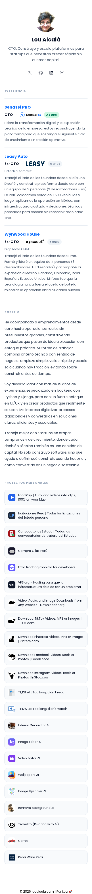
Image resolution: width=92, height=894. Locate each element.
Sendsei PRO (17, 107)
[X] (29, 72)
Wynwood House (22, 234)
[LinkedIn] (51, 72)
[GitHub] (40, 72)
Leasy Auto (16, 156)
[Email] (62, 72)
